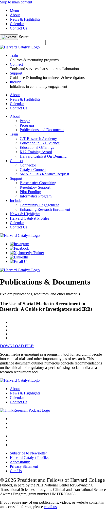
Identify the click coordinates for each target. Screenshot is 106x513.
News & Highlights (25, 19)
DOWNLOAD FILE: (17, 346)
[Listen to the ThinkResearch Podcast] (25, 410)
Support (16, 178)
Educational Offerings (37, 147)
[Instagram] (19, 244)
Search (24, 37)
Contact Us (18, 28)
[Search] (9, 37)
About (15, 15)
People (25, 121)
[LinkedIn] (19, 257)
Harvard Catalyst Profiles (29, 218)
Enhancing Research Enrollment (45, 209)
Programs (27, 125)
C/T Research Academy (38, 138)
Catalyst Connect (33, 169)
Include (15, 200)
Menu (14, 10)
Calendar (17, 24)
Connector (28, 165)
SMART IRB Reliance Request (44, 174)
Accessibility (20, 462)
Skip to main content (16, 2)
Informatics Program (36, 196)
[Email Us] (19, 261)
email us (50, 507)
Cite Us (16, 471)
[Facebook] (19, 248)
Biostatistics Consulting (38, 183)
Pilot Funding (30, 192)
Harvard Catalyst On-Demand (43, 156)
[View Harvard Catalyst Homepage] (20, 47)
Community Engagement (39, 205)
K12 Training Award (36, 152)
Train (14, 134)
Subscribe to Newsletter (28, 453)
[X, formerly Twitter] (27, 253)
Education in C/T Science (40, 143)
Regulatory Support (35, 187)
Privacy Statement (24, 466)
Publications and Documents (42, 130)
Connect (16, 161)
